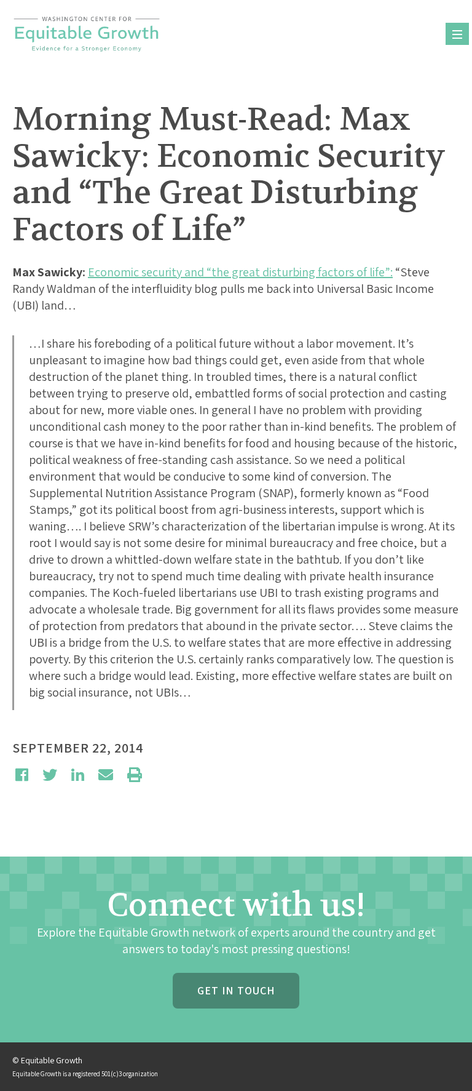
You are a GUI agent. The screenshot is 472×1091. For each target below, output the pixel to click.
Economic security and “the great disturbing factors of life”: (240, 272)
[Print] (134, 775)
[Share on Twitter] (49, 775)
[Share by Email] (105, 775)
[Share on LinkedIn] (77, 775)
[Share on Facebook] (21, 775)
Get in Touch (236, 990)
